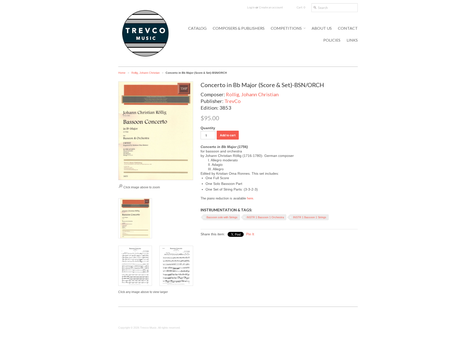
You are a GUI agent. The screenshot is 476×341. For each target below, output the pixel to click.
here (250, 198)
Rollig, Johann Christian (145, 72)
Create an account (271, 7)
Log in (251, 7)
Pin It (250, 234)
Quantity (208, 128)
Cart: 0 (301, 7)
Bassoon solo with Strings (222, 217)
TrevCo (232, 101)
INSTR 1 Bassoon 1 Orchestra (265, 217)
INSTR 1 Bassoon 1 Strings (309, 217)
